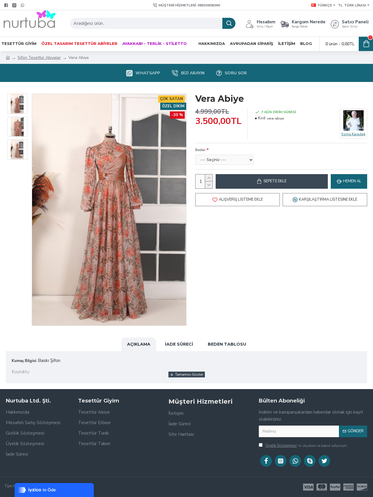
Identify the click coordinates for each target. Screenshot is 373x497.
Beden (200, 150)
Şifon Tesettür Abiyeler (39, 57)
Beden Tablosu (227, 344)
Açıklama (138, 344)
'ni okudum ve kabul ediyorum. (306, 445)
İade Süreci (179, 344)
